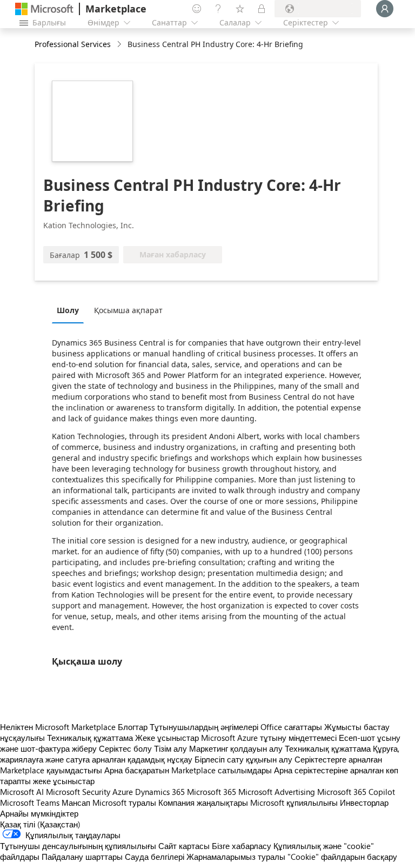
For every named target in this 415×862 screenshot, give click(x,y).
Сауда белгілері (154, 856)
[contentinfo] (120, 45)
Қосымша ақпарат (128, 310)
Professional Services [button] (73, 44)
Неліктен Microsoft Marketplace (58, 726)
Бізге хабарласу (241, 845)
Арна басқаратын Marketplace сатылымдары (188, 770)
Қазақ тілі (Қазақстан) (40, 824)
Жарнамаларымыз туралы (235, 856)
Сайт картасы (184, 845)
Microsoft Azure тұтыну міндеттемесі (270, 737)
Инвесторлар (364, 802)
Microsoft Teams (29, 802)
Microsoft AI (22, 791)
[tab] (70, 310)
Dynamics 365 (160, 791)
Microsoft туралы (124, 802)
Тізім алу (170, 748)
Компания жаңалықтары (203, 802)
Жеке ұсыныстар (167, 737)
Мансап (76, 802)
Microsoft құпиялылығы (294, 802)
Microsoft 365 (211, 791)
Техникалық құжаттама (90, 737)
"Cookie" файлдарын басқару (342, 856)
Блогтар (133, 726)
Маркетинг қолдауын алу (236, 748)
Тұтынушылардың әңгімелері (204, 726)
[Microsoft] (44, 9)
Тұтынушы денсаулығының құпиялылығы (78, 845)
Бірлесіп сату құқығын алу (243, 759)
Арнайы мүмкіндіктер (39, 813)
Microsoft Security (78, 791)
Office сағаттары (291, 726)
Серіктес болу (125, 748)
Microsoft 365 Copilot (356, 791)
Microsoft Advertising (276, 791)
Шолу (68, 310)
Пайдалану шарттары (82, 856)
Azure (122, 791)
